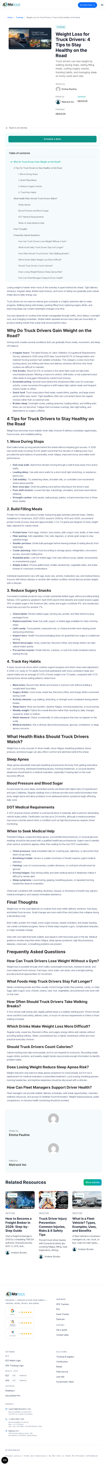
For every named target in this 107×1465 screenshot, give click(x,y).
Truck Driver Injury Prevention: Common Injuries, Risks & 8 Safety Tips (53, 1226)
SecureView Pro (12, 1395)
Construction (62, 1361)
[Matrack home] (11, 5)
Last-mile (60, 1377)
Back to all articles (18, 128)
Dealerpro (10, 1390)
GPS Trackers (62, 1304)
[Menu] (102, 5)
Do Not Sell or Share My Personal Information (73, 1456)
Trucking (19, 17)
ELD (58, 1309)
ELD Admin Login (13, 1360)
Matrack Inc (17, 1164)
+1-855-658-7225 (16, 1419)
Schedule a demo (52, 139)
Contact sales (62, 1335)
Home (10, 17)
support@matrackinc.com (19, 1409)
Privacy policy (13, 1456)
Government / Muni (65, 1382)
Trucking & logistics (65, 1357)
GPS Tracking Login (14, 1365)
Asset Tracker (62, 1314)
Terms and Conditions (35, 1456)
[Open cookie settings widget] (4, 1460)
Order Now (87, 5)
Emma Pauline (69, 89)
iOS (14, 1376)
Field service (62, 1371)
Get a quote (61, 1330)
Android (23, 1376)
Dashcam (60, 1319)
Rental (59, 1366)
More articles (92, 1182)
